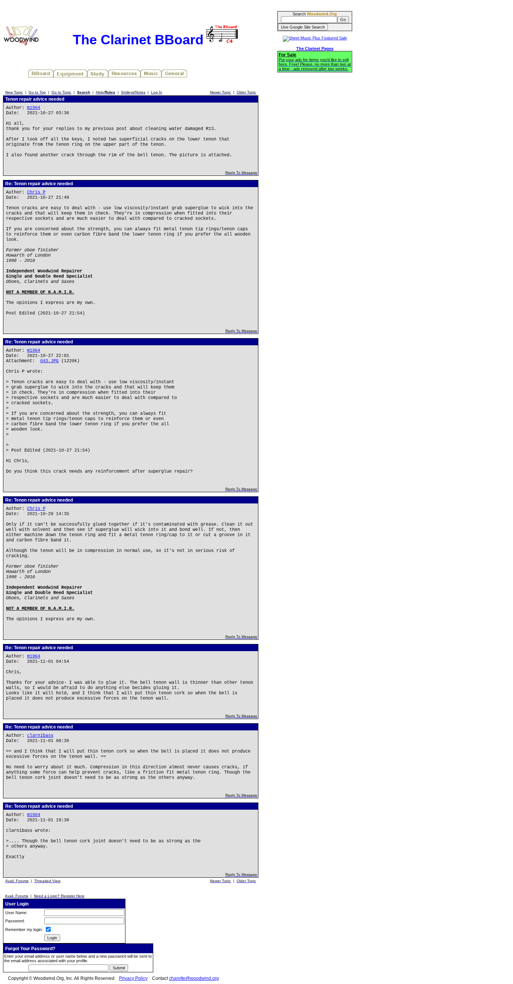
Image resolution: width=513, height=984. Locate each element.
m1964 (33, 107)
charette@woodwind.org (194, 978)
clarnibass (40, 735)
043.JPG (49, 361)
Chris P (36, 192)
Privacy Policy (133, 978)
